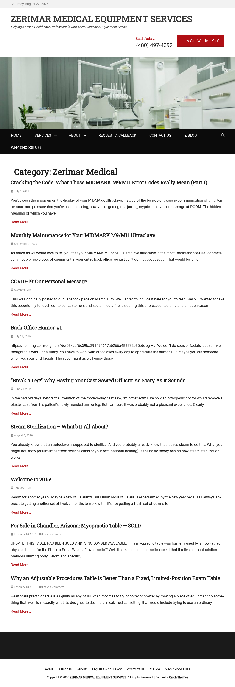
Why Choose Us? (26, 147)
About (75, 135)
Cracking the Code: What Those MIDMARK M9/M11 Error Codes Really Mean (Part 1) (109, 182)
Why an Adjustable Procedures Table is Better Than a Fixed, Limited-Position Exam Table (115, 578)
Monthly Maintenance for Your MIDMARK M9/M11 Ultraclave (83, 235)
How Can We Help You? (201, 41)
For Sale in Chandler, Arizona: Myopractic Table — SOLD (76, 525)
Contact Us (160, 135)
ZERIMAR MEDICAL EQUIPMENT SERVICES (101, 18)
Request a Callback (117, 135)
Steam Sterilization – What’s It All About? (59, 426)
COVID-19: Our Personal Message (49, 281)
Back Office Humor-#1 (36, 327)
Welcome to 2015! (31, 479)
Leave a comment (53, 534)
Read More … (21, 222)
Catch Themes (178, 677)
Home (16, 135)
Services (43, 135)
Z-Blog (191, 135)
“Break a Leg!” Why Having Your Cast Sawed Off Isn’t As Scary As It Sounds (98, 380)
